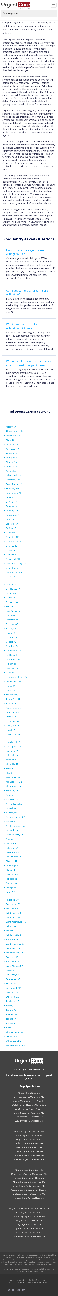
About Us (21, 1279)
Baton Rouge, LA (14, 484)
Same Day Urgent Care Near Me (29, 1236)
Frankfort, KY (12, 619)
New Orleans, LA (14, 803)
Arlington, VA (12, 457)
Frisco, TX (10, 632)
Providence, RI (13, 878)
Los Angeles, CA (13, 746)
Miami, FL (10, 772)
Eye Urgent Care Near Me (29, 1212)
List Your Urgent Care (37, 1282)
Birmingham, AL (13, 492)
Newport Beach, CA (15, 817)
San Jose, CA (12, 957)
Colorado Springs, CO (16, 563)
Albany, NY (11, 426)
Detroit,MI (11, 593)
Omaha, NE (11, 839)
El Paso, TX (11, 606)
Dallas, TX (10, 576)
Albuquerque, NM (14, 431)
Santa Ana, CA (13, 961)
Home (11, 1279)
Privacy (11, 1282)
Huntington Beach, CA (17, 677)
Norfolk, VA (11, 821)
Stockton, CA (12, 996)
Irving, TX (10, 690)
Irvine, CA (10, 685)
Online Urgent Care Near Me (29, 1151)
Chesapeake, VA (13, 541)
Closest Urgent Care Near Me (29, 1159)
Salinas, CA (11, 930)
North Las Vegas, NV (15, 825)
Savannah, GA (12, 974)
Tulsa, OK (10, 1027)
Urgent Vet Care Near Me (29, 1220)
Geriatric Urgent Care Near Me (29, 1131)
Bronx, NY (10, 519)
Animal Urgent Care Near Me (29, 1155)
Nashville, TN (12, 799)
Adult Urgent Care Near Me (29, 1120)
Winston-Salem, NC (15, 1045)
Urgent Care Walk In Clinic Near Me (29, 1174)
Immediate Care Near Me (29, 1232)
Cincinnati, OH (13, 554)
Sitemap (21, 1282)
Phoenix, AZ (11, 861)
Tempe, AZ (11, 1009)
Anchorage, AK (13, 448)
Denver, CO (11, 584)
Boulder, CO (12, 510)
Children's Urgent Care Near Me (29, 1193)
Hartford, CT (12, 654)
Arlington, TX (12, 453)
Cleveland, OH (13, 559)
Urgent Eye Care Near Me (29, 1139)
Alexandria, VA (13, 435)
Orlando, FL (11, 843)
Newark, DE (11, 808)
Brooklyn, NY (12, 506)
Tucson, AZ (11, 1023)
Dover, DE (10, 597)
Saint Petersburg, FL (16, 921)
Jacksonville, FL (13, 694)
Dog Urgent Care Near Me (29, 1224)
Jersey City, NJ (13, 699)
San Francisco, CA (14, 952)
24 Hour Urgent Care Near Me (29, 1096)
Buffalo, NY (11, 528)
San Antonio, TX (13, 939)
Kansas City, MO (13, 707)
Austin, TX (11, 470)
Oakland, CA (12, 830)
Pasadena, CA (12, 852)
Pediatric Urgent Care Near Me (29, 1108)
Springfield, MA (13, 987)
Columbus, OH (13, 567)
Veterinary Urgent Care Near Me (29, 1216)
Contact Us (33, 1279)
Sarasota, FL (12, 970)
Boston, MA (11, 501)
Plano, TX (10, 869)
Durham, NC (12, 602)
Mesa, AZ (10, 768)
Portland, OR (12, 874)
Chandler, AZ (12, 532)
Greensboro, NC (14, 650)
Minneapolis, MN (14, 781)
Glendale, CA (12, 646)
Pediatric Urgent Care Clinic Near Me (29, 1189)
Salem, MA (11, 926)
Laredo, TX (11, 716)
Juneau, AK (11, 703)
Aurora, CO (11, 466)
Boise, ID (10, 497)
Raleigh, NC (11, 887)
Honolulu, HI (12, 668)
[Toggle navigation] (54, 5)
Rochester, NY (13, 904)
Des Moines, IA (13, 588)
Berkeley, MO (12, 488)
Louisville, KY (12, 750)
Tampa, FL (11, 1005)
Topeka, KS (11, 1018)
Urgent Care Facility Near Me (29, 1178)
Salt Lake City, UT (14, 935)
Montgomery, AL (14, 786)
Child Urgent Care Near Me (29, 1116)
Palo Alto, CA (12, 847)
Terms (44, 1279)
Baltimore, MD (13, 479)
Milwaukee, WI (13, 777)
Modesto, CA (12, 790)
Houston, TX (12, 672)
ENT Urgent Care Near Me (29, 1147)
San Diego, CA (13, 948)
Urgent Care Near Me (29, 1093)
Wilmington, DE (13, 1040)
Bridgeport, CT (13, 514)
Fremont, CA (12, 624)
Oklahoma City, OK (15, 834)
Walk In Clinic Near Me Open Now (29, 1104)
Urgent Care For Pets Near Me (29, 1228)
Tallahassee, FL (13, 1001)
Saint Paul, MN (13, 917)
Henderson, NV (13, 659)
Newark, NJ (11, 812)
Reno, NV (10, 891)
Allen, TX (10, 440)
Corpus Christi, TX (14, 572)
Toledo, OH (11, 1014)
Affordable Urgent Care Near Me (29, 1182)
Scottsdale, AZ (13, 979)
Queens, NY (11, 883)
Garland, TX (11, 637)
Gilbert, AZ (11, 641)
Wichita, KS (11, 1036)
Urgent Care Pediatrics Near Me (29, 1186)
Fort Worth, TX (13, 615)
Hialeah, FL (11, 663)
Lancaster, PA (12, 712)
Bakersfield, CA (13, 475)
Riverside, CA (12, 899)
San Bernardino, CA (15, 943)
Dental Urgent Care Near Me (29, 1135)
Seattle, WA (11, 983)
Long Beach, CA (13, 742)
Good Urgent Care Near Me (29, 1170)
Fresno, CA (11, 628)
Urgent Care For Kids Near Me (29, 1112)
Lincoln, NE (11, 729)
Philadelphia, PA (13, 856)
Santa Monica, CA (14, 965)
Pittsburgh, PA (13, 865)
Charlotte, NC (12, 537)
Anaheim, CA (12, 444)
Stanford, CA (12, 992)
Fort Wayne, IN (13, 610)
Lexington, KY (12, 725)
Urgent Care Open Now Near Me (29, 1100)
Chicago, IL (11, 545)
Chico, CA (11, 550)
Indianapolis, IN (13, 681)
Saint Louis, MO (13, 912)
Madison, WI (12, 759)
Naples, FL (11, 794)
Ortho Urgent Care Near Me (29, 1143)
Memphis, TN (12, 764)
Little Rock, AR (13, 734)
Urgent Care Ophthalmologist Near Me (29, 1208)
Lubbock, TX (12, 755)
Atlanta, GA (11, 462)
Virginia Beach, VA (15, 1032)
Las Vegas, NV (12, 721)
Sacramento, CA (14, 908)
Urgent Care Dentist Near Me (29, 1197)
